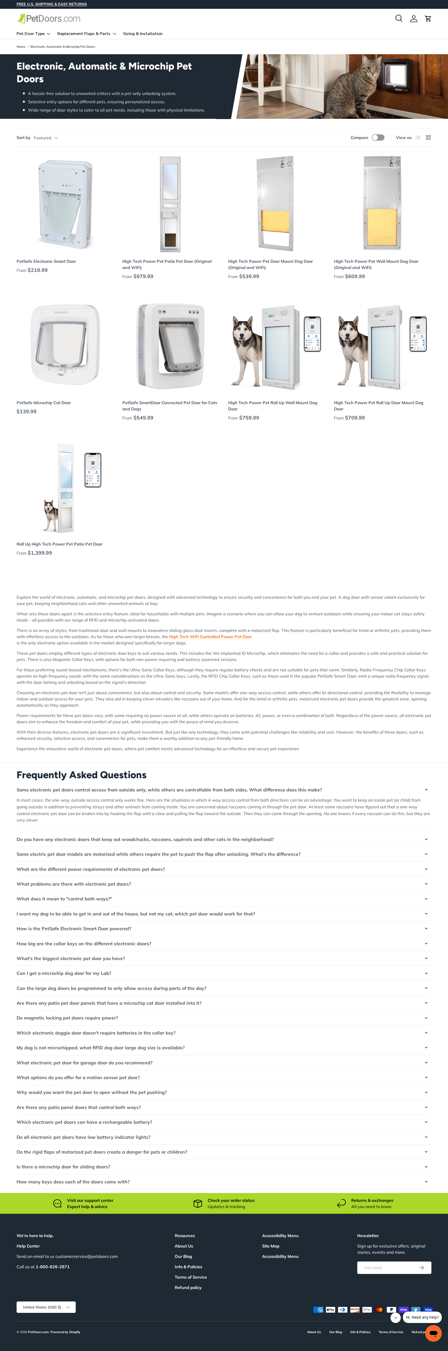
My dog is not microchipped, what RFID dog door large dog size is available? (101, 1047)
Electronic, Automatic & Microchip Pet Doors (62, 47)
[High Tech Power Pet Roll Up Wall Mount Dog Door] (277, 345)
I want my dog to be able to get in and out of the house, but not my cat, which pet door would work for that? (136, 913)
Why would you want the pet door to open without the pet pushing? (92, 1092)
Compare (359, 137)
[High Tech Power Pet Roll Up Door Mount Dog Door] (382, 345)
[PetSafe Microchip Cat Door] (65, 345)
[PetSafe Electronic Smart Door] (65, 204)
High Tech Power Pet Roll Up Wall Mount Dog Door (272, 405)
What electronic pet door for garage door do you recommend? (84, 1062)
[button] (428, 18)
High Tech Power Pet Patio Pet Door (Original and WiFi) (167, 264)
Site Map (270, 1246)
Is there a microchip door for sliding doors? (63, 1166)
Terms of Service (191, 1277)
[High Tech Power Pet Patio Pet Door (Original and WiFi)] (171, 204)
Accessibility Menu (280, 1256)
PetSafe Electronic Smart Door (46, 261)
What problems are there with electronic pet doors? (74, 884)
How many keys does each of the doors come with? (73, 1181)
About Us (184, 1246)
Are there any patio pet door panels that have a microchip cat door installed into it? (109, 1003)
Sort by (24, 137)
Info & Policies (188, 1266)
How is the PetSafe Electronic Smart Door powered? (74, 928)
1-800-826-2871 (53, 1266)
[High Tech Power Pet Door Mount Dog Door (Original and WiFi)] (277, 204)
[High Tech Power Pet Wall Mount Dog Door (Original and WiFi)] (382, 204)
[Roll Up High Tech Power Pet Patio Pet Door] (65, 487)
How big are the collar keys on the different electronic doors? (84, 943)
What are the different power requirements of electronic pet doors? (91, 869)
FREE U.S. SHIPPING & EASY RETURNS (52, 4)
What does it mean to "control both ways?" (64, 898)
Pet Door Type (31, 33)
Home (21, 47)
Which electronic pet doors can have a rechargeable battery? (84, 1122)
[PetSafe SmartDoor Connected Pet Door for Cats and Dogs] (171, 345)
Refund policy (188, 1287)
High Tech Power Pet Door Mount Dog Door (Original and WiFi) (270, 264)
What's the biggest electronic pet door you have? (71, 958)
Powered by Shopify (65, 1332)
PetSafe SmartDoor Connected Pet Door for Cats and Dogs (169, 405)
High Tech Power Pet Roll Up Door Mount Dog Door (378, 405)
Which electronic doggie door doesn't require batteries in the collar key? (96, 1033)
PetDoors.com (38, 1332)
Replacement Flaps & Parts (83, 33)
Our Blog (183, 1256)
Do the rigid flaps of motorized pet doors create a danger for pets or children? (102, 1152)
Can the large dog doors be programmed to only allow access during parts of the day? (111, 988)
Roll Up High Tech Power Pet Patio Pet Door (59, 544)
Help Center (28, 1246)
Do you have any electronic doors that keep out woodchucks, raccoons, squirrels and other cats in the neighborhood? (145, 839)
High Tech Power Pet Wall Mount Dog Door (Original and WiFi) (376, 264)
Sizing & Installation (143, 33)
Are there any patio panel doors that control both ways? (79, 1107)
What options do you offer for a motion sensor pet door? (78, 1077)
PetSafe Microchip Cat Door (44, 402)
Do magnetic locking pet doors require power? (67, 1018)
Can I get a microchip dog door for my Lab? (64, 973)
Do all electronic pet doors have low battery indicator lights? (83, 1137)
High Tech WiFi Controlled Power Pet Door (210, 636)
